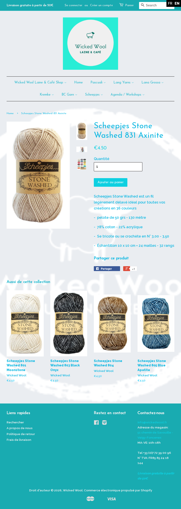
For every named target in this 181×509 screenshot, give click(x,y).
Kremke (46, 94)
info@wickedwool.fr (152, 422)
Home (78, 82)
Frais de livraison (19, 439)
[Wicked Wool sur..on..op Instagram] (104, 423)
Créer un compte (101, 5)
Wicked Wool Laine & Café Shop (39, 82)
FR (170, 3)
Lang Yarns (122, 82)
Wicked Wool (73, 490)
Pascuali (97, 82)
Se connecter (73, 5)
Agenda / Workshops (126, 94)
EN (177, 3)
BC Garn (68, 94)
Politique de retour (21, 434)
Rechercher (15, 422)
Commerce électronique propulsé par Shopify (118, 490)
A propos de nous (19, 428)
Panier (129, 5)
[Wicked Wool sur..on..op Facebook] (96, 423)
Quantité (101, 159)
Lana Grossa (151, 82)
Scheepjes (93, 94)
